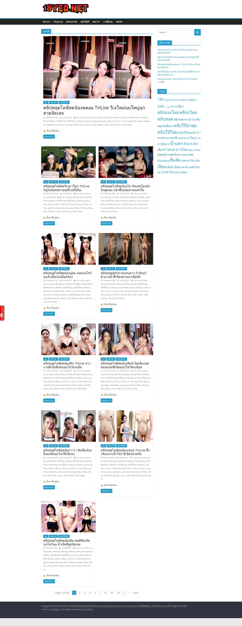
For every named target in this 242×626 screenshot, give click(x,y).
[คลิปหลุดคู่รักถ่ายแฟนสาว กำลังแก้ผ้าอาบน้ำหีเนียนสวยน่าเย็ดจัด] (126, 234)
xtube (87, 117)
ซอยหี (173, 138)
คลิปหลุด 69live (134, 117)
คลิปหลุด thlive (48, 287)
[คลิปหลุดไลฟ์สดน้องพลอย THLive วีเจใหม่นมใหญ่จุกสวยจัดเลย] (97, 37)
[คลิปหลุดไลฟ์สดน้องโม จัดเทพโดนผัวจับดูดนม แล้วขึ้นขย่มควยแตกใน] (126, 148)
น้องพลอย (101, 121)
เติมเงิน (119, 21)
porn (82, 117)
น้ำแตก (117, 121)
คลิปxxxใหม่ (107, 117)
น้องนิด (50, 559)
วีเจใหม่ (78, 204)
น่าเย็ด (56, 204)
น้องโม (103, 204)
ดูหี (86, 201)
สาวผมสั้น (83, 468)
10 (105, 592)
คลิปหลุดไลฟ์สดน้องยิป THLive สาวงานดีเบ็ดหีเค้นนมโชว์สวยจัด (66, 365)
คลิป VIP (96, 21)
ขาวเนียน (98, 117)
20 (112, 592)
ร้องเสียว (125, 204)
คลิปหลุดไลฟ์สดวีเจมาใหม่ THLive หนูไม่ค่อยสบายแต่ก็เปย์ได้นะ (66, 188)
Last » (136, 592)
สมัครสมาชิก (71, 21)
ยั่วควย (116, 291)
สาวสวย (124, 121)
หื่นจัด (75, 125)
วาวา (77, 468)
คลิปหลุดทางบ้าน (184, 119)
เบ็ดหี (56, 388)
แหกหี (106, 125)
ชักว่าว (196, 133)
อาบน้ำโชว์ (115, 294)
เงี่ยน (94, 125)
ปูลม (82, 291)
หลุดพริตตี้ (50, 125)
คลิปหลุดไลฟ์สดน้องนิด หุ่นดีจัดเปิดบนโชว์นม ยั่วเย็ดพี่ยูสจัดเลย (66, 542)
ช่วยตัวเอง (80, 121)
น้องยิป (50, 381)
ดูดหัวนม (132, 201)
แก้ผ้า (134, 294)
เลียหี (177, 167)
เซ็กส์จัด (100, 125)
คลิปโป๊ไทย (185, 133)
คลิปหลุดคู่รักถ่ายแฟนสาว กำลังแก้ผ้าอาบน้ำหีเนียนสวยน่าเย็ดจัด (123, 275)
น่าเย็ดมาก (110, 121)
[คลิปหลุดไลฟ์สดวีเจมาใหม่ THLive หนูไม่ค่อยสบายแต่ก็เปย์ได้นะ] (68, 148)
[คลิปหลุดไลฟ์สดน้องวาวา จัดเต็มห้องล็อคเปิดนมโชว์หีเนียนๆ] (68, 411)
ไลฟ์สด (129, 125)
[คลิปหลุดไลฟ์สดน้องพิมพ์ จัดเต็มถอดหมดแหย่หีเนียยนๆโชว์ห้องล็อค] (126, 325)
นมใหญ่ (94, 121)
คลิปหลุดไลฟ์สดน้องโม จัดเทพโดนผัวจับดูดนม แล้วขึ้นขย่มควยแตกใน (125, 188)
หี (70, 385)
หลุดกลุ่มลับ (63, 294)
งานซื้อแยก (108, 21)
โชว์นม (117, 125)
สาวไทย (79, 381)
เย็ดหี (129, 208)
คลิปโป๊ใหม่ (64, 102)
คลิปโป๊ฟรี (85, 21)
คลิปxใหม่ (116, 117)
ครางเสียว (177, 106)
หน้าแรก (46, 21)
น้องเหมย (121, 468)
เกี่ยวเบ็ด (82, 125)
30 (118, 592)
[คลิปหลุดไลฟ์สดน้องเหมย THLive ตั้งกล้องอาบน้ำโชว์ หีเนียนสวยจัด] (126, 411)
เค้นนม (88, 125)
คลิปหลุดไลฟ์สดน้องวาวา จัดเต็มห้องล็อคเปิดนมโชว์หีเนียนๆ (67, 452)
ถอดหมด (125, 287)
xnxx (175, 100)
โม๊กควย (173, 172)
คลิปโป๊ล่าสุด (61, 121)
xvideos (191, 100)
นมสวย (87, 121)
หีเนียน (74, 385)
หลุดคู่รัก (162, 154)
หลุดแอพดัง (59, 125)
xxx (46, 102)
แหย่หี (111, 125)
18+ (77, 117)
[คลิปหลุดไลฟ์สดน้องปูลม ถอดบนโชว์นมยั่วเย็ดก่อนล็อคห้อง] (68, 234)
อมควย (185, 160)
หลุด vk (140, 121)
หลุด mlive (132, 121)
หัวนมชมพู (68, 125)
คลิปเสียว (52, 121)
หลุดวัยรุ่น (174, 154)
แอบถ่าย (104, 298)
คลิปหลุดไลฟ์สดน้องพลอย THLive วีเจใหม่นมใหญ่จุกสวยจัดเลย (94, 110)
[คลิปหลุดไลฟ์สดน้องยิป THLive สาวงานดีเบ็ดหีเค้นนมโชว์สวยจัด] (68, 325)
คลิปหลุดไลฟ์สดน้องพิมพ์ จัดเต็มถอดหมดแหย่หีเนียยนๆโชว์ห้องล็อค (125, 365)
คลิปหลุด (124, 117)
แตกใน (134, 208)
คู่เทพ (117, 201)
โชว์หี (123, 125)
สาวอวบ (72, 381)
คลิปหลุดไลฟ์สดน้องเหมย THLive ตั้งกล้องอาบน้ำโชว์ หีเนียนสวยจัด (125, 452)
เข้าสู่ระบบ (58, 21)
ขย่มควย (107, 197)
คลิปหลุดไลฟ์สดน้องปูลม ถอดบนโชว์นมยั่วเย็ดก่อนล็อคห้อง (67, 275)
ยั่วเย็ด (87, 291)
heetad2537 (68, 117)
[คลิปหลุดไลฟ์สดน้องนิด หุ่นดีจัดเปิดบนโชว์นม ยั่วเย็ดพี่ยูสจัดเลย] (68, 502)
